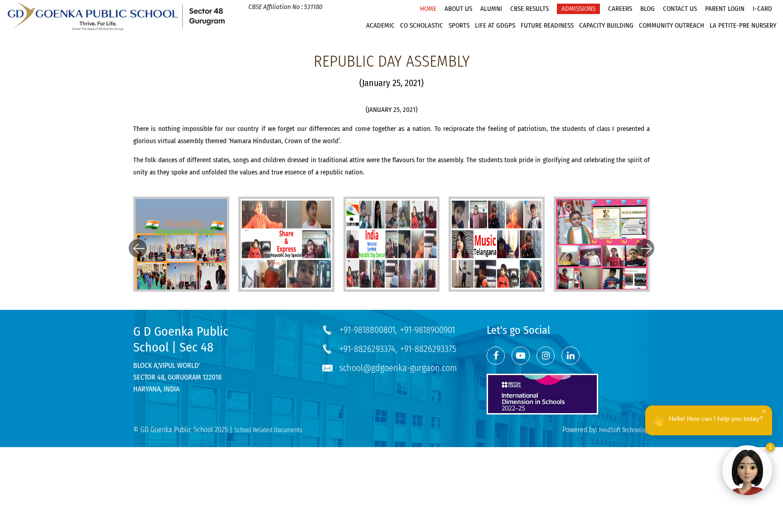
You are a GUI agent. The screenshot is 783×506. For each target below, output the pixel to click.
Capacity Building (606, 25)
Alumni (491, 9)
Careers (620, 9)
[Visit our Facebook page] (496, 356)
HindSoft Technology (624, 430)
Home (428, 9)
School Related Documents (268, 430)
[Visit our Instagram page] (545, 356)
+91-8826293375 (428, 348)
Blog (647, 9)
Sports (459, 25)
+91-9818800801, (368, 329)
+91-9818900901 (427, 329)
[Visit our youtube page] (521, 356)
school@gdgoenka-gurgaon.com (398, 367)
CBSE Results (529, 9)
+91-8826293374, (368, 348)
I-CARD (762, 9)
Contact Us (680, 9)
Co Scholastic (421, 25)
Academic (380, 25)
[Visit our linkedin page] (570, 356)
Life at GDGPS (495, 25)
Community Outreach (671, 25)
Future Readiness (547, 25)
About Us (458, 9)
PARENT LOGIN (724, 9)
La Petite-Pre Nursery (743, 25)
